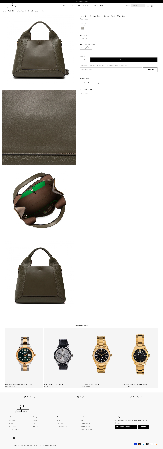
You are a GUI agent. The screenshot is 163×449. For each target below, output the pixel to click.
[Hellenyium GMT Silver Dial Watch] (63, 355)
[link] (28, 397)
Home (4, 11)
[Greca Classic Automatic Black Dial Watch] (140, 355)
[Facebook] (11, 438)
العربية (128, 5)
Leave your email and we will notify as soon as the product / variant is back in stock (103, 65)
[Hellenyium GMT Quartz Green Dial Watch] (24, 355)
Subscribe (150, 69)
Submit (143, 426)
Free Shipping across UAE (81, 1)
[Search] (139, 5)
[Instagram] (14, 438)
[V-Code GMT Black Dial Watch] (101, 355)
